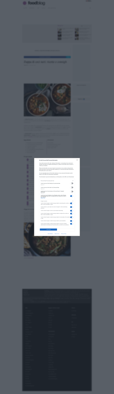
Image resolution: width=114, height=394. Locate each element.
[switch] (71, 183)
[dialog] (57, 197)
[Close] (77, 160)
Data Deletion (50, 233)
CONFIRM (48, 229)
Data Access (57, 233)
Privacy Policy (63, 233)
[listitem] (57, 180)
